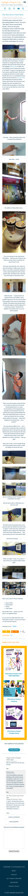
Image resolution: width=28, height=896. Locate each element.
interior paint (13, 66)
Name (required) (14, 821)
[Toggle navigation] (24, 2)
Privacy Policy (14, 886)
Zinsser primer (21, 77)
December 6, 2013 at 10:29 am (11, 761)
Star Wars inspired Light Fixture (14, 795)
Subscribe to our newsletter (14, 867)
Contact (14, 874)
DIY (11, 635)
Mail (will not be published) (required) (14, 827)
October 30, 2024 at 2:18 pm (14, 799)
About (14, 871)
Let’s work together (14, 878)
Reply (7, 768)
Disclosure (14, 882)
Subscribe (14, 750)
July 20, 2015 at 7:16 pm (10, 773)
